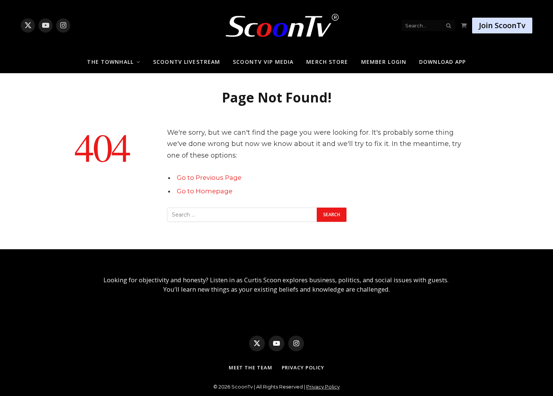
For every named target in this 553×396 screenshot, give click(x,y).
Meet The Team (250, 367)
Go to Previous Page (209, 177)
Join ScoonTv (502, 25)
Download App (442, 61)
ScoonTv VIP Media (263, 61)
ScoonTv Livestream (186, 61)
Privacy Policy (303, 367)
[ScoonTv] (276, 23)
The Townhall (110, 61)
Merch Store (327, 61)
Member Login (383, 61)
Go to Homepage (204, 191)
